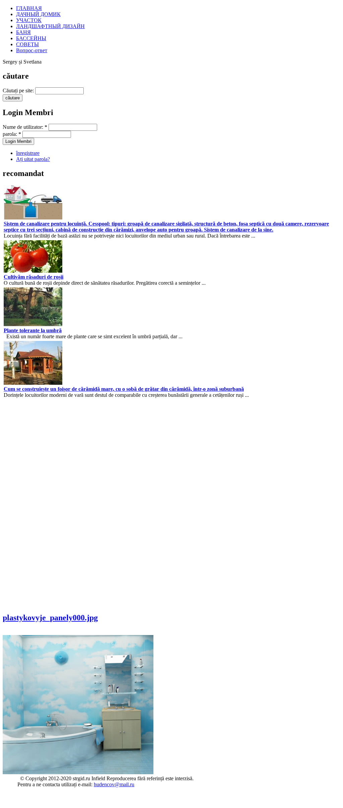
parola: (12, 134)
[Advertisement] (23, 505)
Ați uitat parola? (33, 159)
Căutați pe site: (18, 90)
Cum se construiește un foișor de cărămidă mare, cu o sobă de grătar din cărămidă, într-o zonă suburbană (124, 389)
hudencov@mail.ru (114, 784)
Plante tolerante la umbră (33, 330)
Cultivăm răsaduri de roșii (33, 277)
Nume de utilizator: (25, 127)
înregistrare (28, 153)
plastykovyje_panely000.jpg (50, 617)
